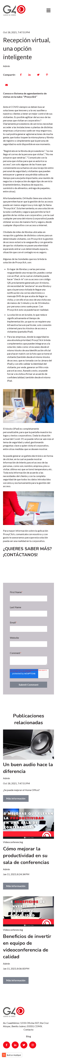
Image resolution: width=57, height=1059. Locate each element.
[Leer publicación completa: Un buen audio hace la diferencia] (28, 744)
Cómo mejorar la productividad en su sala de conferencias (26, 856)
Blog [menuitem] (28, 1036)
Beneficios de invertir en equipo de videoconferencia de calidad (27, 946)
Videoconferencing (13, 842)
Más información (15, 798)
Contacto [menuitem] (28, 1029)
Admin (6, 66)
